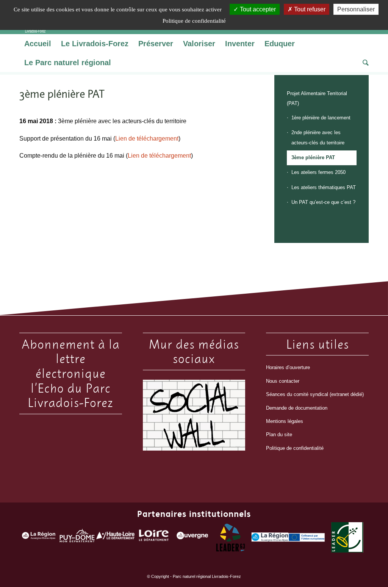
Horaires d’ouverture (288, 367)
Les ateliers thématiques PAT (323, 187)
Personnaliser (356, 9)
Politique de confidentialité (295, 448)
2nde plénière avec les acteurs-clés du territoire (317, 137)
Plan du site (279, 434)
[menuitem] (37, 43)
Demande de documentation (296, 408)
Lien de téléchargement (146, 138)
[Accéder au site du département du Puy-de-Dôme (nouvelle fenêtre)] (77, 537)
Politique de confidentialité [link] (194, 21)
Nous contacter (282, 381)
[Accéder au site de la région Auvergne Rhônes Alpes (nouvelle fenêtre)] (38, 537)
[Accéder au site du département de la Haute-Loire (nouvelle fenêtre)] (115, 537)
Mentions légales (284, 421)
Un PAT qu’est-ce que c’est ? (323, 202)
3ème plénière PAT (313, 157)
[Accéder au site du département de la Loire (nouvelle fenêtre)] (154, 537)
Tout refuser (309, 9)
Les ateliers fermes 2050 (318, 172)
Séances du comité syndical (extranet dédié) (315, 394)
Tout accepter (257, 9)
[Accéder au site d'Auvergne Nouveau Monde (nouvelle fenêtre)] (192, 537)
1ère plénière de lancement (320, 118)
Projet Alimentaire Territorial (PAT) (317, 98)
